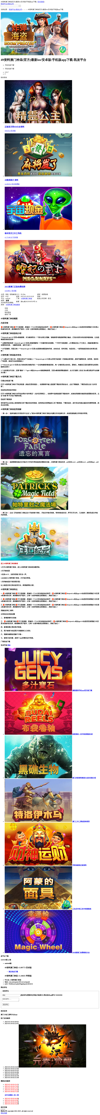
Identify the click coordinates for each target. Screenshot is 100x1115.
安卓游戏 (41, 2)
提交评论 (5, 1004)
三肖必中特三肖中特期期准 (81, 909)
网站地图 (4, 1113)
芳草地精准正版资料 (79, 865)
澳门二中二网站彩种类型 (81, 821)
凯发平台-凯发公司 (7, 4)
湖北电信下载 (13, 971)
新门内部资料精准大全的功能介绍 (84, 778)
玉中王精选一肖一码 (12, 1095)
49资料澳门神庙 (26, 298)
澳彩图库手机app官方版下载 (82, 690)
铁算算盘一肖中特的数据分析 (82, 734)
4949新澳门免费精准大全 (81, 952)
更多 (9, 645)
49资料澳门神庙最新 (13, 304)
